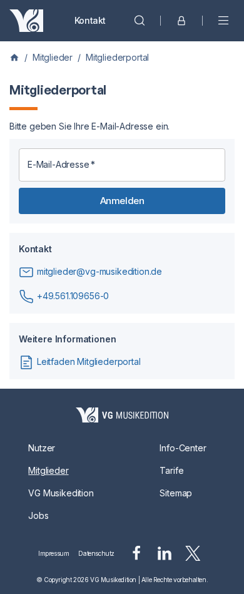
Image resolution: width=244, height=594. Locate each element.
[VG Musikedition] (26, 20)
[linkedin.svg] (164, 553)
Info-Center (183, 448)
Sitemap (176, 493)
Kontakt (90, 20)
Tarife (171, 470)
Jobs (38, 515)
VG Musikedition (60, 493)
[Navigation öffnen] (223, 20)
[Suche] (139, 20)
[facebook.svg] (136, 553)
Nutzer (41, 448)
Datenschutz (96, 553)
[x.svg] (193, 553)
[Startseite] (122, 414)
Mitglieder (53, 57)
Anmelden (122, 201)
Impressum (53, 553)
